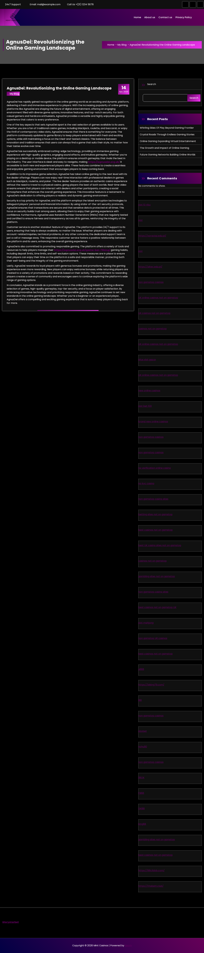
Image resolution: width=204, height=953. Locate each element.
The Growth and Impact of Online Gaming (164, 148)
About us (149, 17)
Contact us (165, 17)
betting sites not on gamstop (155, 514)
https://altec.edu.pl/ (150, 266)
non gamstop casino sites (153, 499)
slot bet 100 (145, 406)
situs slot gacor (147, 359)
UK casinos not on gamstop (154, 313)
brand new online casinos (153, 421)
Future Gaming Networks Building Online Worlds (167, 154)
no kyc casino (146, 483)
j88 (140, 700)
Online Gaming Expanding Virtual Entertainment (168, 141)
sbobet (142, 731)
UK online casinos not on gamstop (158, 297)
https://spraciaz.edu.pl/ (152, 235)
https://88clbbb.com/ (151, 870)
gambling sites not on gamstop (156, 576)
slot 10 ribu (144, 204)
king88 (142, 824)
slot (140, 220)
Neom (128, 945)
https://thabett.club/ (151, 886)
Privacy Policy (183, 17)
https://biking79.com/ (151, 684)
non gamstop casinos (151, 282)
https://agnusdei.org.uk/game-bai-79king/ (82, 250)
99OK (141, 777)
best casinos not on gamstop (155, 530)
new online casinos (149, 390)
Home (137, 17)
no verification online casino (154, 468)
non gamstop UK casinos (152, 638)
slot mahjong (146, 622)
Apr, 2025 (123, 89)
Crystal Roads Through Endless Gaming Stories (167, 134)
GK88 (141, 808)
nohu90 (142, 746)
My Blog (121, 44)
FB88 (141, 793)
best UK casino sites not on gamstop (159, 545)
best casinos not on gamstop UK (157, 607)
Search (151, 84)
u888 (141, 669)
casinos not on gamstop (152, 328)
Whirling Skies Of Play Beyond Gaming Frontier (167, 128)
